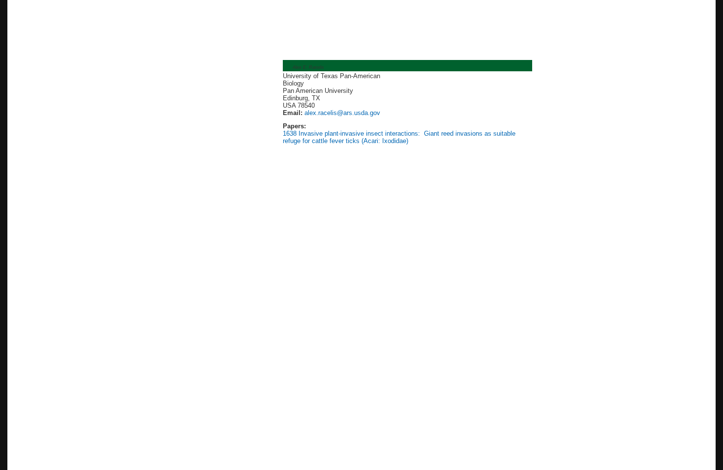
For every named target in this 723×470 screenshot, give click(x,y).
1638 (290, 133)
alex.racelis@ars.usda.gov (341, 113)
